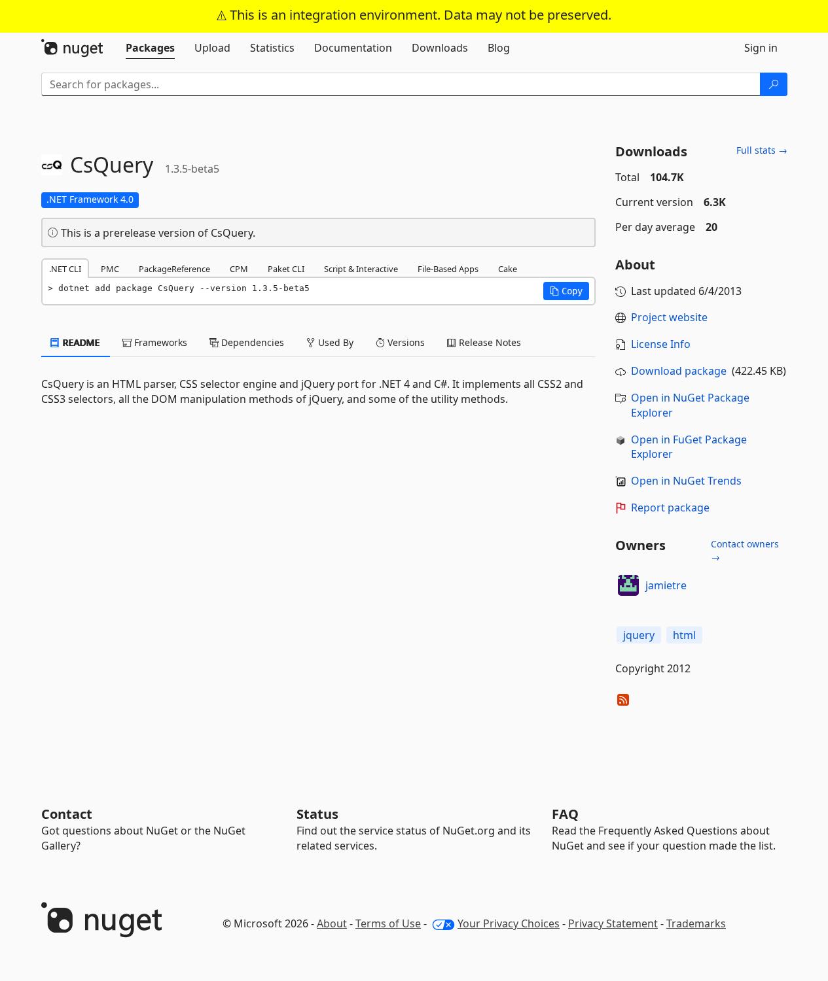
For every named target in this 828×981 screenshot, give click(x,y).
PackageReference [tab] (174, 269)
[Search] (773, 84)
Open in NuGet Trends (686, 480)
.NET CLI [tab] (65, 269)
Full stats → (761, 150)
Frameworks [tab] (159, 342)
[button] (566, 291)
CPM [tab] (239, 269)
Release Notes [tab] (488, 342)
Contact (66, 814)
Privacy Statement (613, 923)
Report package (670, 507)
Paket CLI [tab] (286, 269)
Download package (679, 371)
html (684, 635)
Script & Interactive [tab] (361, 269)
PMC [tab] (110, 269)
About (332, 923)
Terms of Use (388, 923)
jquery (639, 635)
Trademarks (696, 923)
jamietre (666, 585)
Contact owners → (745, 550)
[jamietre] (628, 585)
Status (317, 814)
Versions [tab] (405, 342)
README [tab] (80, 342)
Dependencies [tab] (251, 342)
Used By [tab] (334, 342)
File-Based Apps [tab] (448, 269)
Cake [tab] (507, 269)
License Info (661, 344)
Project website (669, 317)
